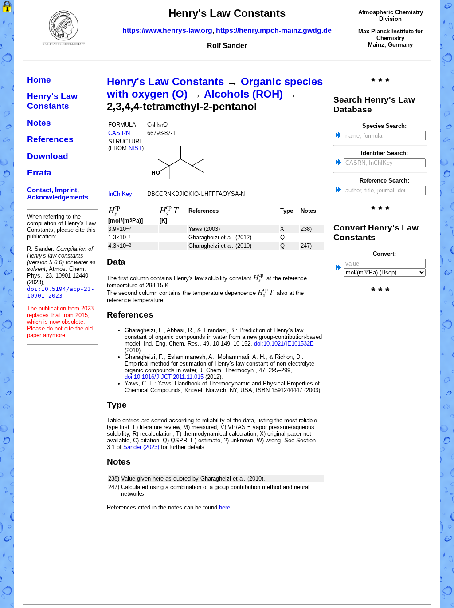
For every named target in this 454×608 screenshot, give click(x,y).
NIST (135, 148)
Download (47, 156)
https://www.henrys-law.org (167, 30)
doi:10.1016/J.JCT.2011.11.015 (164, 377)
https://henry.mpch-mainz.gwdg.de (274, 30)
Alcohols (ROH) (243, 94)
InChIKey (120, 194)
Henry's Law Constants (52, 101)
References (50, 139)
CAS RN (119, 133)
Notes (39, 122)
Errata (39, 172)
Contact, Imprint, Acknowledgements (57, 194)
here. (225, 507)
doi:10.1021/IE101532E (284, 343)
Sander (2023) (141, 447)
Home (39, 79)
